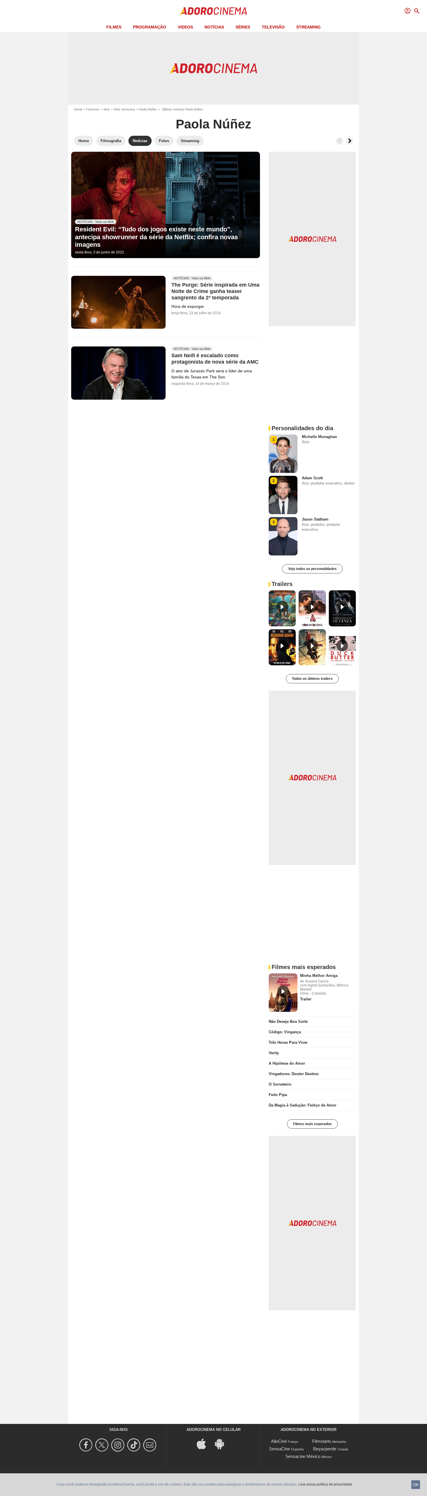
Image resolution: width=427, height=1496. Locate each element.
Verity (274, 1053)
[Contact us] (150, 1445)
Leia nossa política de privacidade (325, 1484)
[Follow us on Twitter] (102, 1445)
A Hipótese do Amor (287, 1063)
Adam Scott (312, 478)
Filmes (113, 27)
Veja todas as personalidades (312, 569)
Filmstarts (321, 1441)
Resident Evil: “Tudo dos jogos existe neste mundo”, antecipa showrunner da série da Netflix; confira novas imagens (156, 237)
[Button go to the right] (349, 140)
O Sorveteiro (280, 1084)
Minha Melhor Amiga (319, 975)
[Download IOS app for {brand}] (204, 1443)
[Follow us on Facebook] (86, 1445)
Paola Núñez (148, 109)
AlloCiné (279, 1441)
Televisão (273, 27)
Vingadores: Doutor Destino (294, 1074)
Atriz (106, 109)
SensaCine (279, 1448)
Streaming (308, 27)
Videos (185, 27)
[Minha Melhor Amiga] (283, 992)
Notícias (214, 27)
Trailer (305, 999)
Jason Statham (315, 519)
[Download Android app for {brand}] (222, 1443)
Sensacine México (302, 1456)
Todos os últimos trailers (312, 679)
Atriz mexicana (124, 109)
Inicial (78, 109)
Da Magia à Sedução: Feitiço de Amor (302, 1105)
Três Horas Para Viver (288, 1042)
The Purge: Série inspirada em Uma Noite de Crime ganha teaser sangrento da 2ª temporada (215, 291)
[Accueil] (213, 11)
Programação (149, 27)
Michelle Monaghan (319, 437)
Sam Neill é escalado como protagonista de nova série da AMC (215, 359)
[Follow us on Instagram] (118, 1445)
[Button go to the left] (339, 140)
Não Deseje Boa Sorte (288, 1021)
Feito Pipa (278, 1095)
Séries (243, 27)
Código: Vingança (285, 1032)
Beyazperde (324, 1448)
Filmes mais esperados (312, 1124)
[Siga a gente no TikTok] (134, 1445)
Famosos (92, 109)
